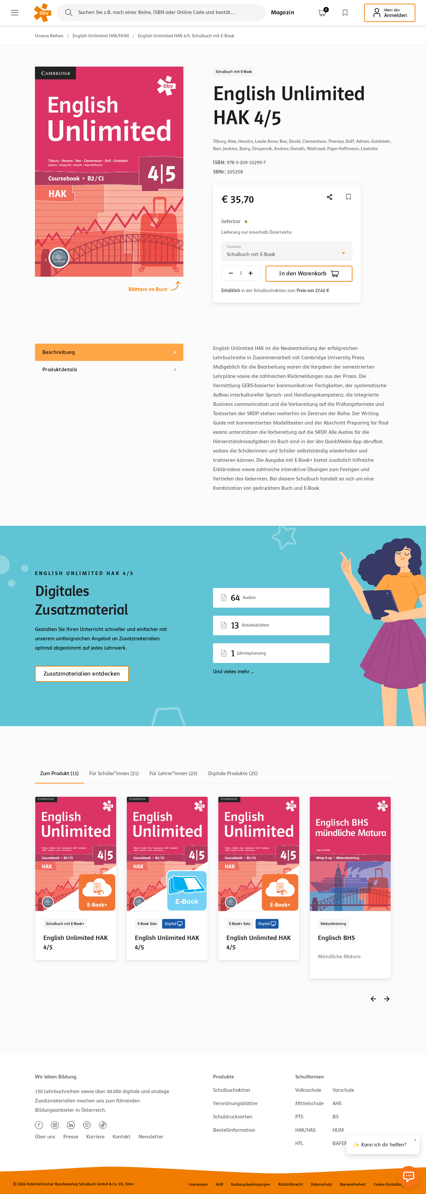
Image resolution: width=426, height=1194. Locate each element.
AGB (219, 1184)
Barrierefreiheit (352, 1184)
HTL (299, 1143)
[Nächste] (330, 197)
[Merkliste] (345, 13)
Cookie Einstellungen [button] (391, 1184)
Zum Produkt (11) (59, 773)
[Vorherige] (373, 999)
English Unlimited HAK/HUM (101, 36)
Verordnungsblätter (235, 1103)
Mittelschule (309, 1103)
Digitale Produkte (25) (233, 773)
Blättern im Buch (147, 289)
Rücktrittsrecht (290, 1184)
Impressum (198, 1184)
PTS (299, 1117)
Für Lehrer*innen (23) (173, 773)
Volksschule (308, 1090)
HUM (338, 1130)
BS (335, 1117)
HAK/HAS (305, 1130)
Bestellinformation (234, 1130)
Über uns (45, 1137)
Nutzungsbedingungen (250, 1184)
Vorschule (343, 1090)
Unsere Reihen (49, 36)
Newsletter (150, 1137)
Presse (70, 1137)
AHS (336, 1103)
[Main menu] (15, 13)
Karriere (95, 1137)
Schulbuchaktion (231, 1090)
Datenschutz (321, 1184)
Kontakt (121, 1137)
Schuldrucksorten (232, 1117)
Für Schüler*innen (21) (114, 773)
